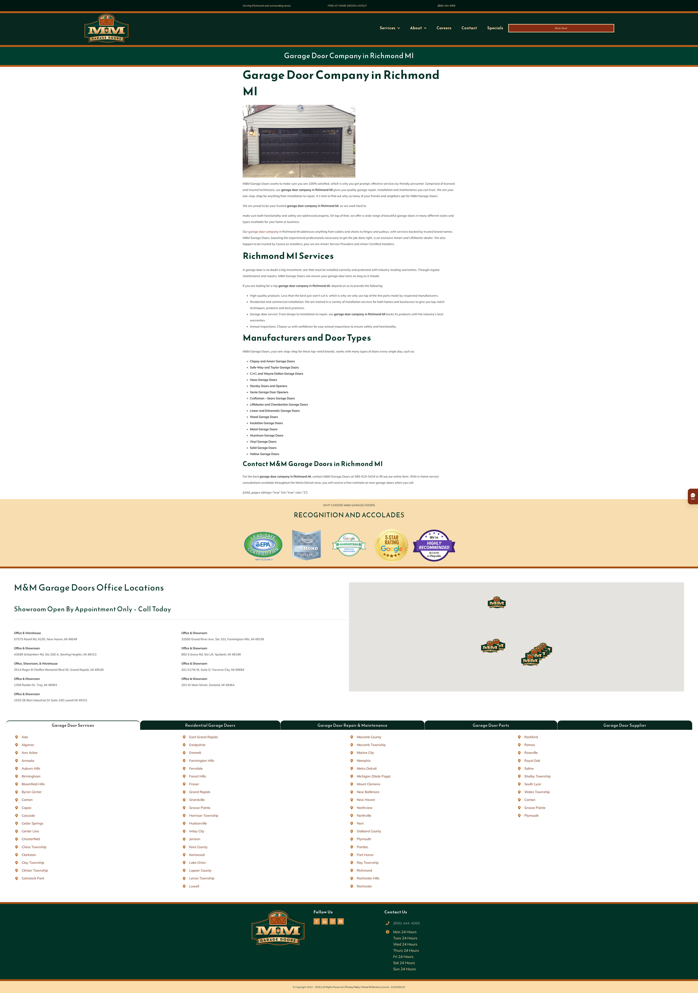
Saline (529, 768)
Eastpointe (197, 745)
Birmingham (31, 776)
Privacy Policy (352, 987)
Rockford (531, 737)
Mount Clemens (368, 784)
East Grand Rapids (203, 737)
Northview (365, 808)
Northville (364, 815)
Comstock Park (33, 878)
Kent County (198, 847)
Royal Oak (532, 761)
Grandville (197, 800)
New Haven (366, 800)
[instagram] (333, 921)
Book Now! (561, 28)
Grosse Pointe (199, 808)
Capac (26, 808)
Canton (27, 800)
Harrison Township (203, 815)
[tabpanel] (349, 811)
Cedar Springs (32, 823)
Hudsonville (198, 823)
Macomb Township (371, 745)
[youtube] (341, 921)
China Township (34, 847)
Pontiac (362, 847)
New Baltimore (368, 792)
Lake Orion (197, 862)
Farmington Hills (201, 761)
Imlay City (196, 831)
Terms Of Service (371, 987)
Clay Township (33, 862)
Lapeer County (200, 870)
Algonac (28, 745)
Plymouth (364, 839)
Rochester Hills (368, 878)
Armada (28, 761)
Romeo (529, 745)
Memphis (364, 761)
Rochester (364, 886)
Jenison (194, 839)
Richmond (364, 870)
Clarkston (29, 855)
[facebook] (317, 921)
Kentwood (197, 855)
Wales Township (537, 792)
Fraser (194, 784)
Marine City (365, 753)
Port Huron (365, 855)
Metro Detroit (367, 768)
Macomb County (369, 737)
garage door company (263, 231)
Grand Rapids (199, 792)
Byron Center (32, 792)
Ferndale (196, 768)
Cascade (28, 815)
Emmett (195, 753)
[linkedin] (325, 921)
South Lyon (532, 784)
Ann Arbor (30, 753)
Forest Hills (197, 776)
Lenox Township (201, 878)
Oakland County (369, 831)
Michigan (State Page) (374, 776)
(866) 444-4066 (446, 5)
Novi (360, 823)
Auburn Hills (31, 768)
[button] (530, 660)
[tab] (73, 725)
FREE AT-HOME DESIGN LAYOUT (347, 5)
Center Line (30, 831)
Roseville (531, 753)
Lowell (194, 886)
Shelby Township (537, 776)
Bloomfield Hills (33, 784)
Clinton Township (35, 870)
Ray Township (368, 862)
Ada (25, 737)
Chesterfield (31, 839)
